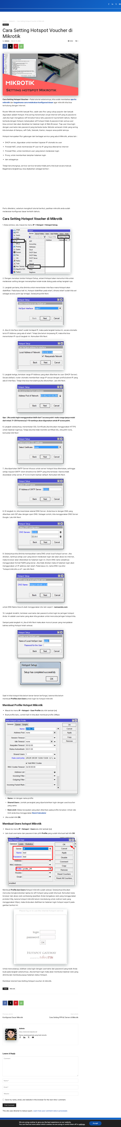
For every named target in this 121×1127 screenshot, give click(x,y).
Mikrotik (12, 989)
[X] (116, 4)
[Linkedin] (112, 4)
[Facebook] (109, 4)
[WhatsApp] (21, 46)
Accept (95, 1123)
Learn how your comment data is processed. (50, 1111)
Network (12, 21)
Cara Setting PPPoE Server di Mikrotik (63, 1017)
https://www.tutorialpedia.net (28, 1032)
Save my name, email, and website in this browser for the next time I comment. (35, 1100)
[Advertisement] (40, 190)
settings (82, 1124)
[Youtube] (120, 4)
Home (5, 21)
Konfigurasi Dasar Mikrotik (13, 1017)
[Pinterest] (15, 46)
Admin (7, 41)
